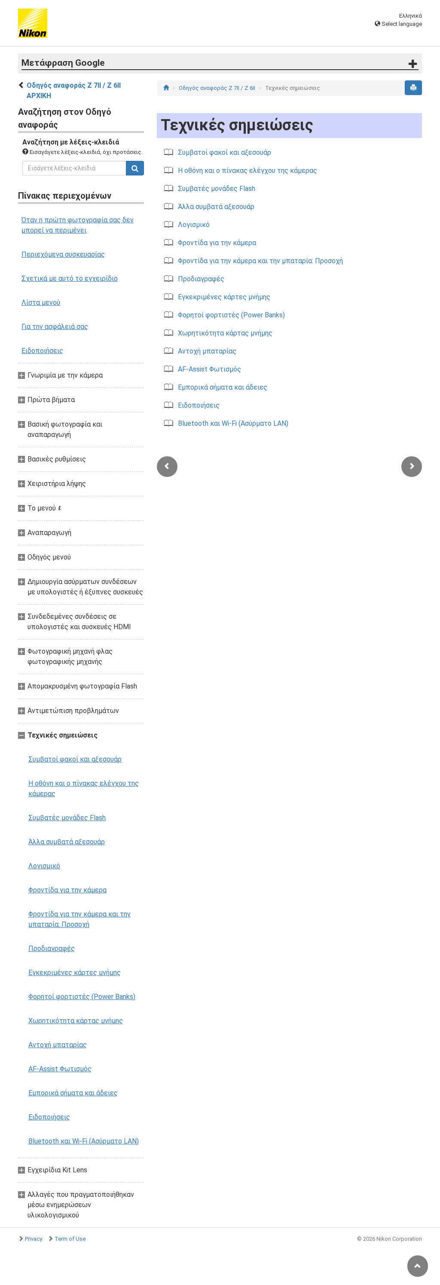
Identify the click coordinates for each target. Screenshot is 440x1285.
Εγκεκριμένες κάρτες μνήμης (74, 972)
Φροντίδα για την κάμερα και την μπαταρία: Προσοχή (79, 919)
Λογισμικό (44, 866)
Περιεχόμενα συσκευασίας (63, 254)
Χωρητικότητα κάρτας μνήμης (75, 1021)
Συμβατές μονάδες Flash (67, 818)
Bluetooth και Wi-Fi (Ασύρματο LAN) (83, 1141)
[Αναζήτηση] (135, 168)
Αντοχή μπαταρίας (57, 1045)
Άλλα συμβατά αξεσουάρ (66, 842)
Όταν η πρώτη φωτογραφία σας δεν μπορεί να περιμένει (77, 225)
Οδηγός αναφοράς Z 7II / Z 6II (217, 88)
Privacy (33, 1239)
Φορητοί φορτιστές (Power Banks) (81, 997)
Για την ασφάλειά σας (54, 327)
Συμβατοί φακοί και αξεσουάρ (75, 759)
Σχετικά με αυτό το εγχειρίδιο (69, 278)
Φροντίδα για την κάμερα (67, 890)
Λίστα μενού (40, 302)
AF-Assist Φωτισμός (60, 1069)
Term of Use (70, 1239)
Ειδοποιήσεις (42, 351)
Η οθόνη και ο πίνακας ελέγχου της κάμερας (83, 788)
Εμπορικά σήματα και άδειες (73, 1093)
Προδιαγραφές (51, 948)
